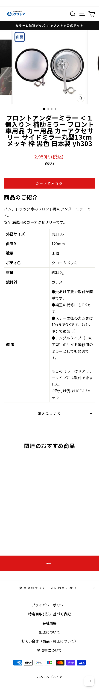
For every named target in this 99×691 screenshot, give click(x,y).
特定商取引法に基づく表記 (49, 613)
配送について (49, 413)
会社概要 (49, 622)
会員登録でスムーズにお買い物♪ (48, 588)
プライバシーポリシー (49, 604)
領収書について (49, 650)
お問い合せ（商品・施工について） (49, 640)
